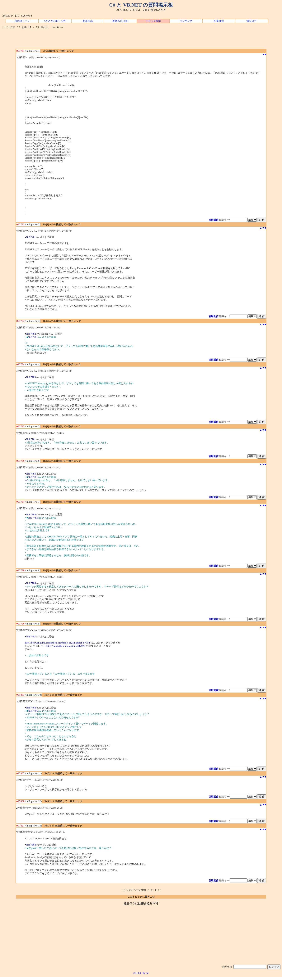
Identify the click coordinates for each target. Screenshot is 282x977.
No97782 (31, 334)
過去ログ (251, 21)
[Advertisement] (141, 40)
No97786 (31, 583)
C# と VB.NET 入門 (54, 21)
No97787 (31, 636)
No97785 (31, 473)
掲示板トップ (22, 21)
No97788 (31, 707)
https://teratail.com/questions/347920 (65, 646)
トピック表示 (153, 21)
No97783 (31, 377)
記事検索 (219, 21)
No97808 (31, 844)
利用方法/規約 (120, 21)
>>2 (27, 480)
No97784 (31, 514)
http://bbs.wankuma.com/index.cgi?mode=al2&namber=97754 (57, 642)
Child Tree (141, 973)
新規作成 (88, 21)
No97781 (31, 237)
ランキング (186, 21)
